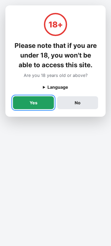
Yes (33, 102)
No (78, 102)
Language (57, 87)
